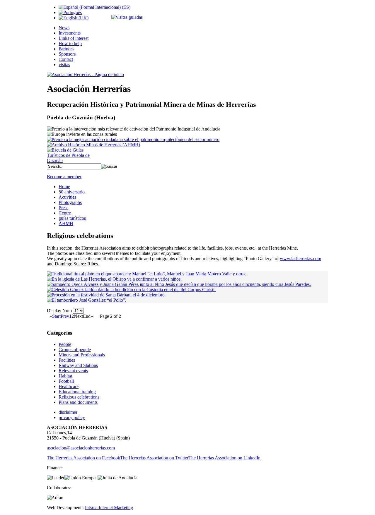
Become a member (64, 176)
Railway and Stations (78, 365)
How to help (70, 43)
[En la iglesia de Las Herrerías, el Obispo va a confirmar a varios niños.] (114, 279)
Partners (66, 48)
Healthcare (69, 386)
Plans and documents (78, 402)
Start (56, 316)
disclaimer (68, 412)
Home (64, 186)
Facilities (67, 360)
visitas (64, 64)
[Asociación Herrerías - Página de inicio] (85, 74)
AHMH (66, 223)
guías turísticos (72, 218)
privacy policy (72, 417)
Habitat (65, 375)
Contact (66, 59)
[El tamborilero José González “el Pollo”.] (86, 300)
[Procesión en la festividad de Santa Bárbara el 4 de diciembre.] (106, 294)
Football (66, 381)
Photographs (70, 202)
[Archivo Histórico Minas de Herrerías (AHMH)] (93, 144)
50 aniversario (72, 191)
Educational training (77, 391)
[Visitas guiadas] (127, 17)
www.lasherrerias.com (300, 258)
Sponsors (67, 54)
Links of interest (73, 38)
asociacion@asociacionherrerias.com (81, 447)
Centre (65, 212)
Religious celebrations (79, 396)
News (64, 27)
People (65, 344)
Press (63, 207)
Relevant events (73, 370)
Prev (65, 316)
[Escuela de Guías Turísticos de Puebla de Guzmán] (70, 160)
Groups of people (75, 349)
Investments (70, 32)
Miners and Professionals (82, 354)
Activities (67, 197)
